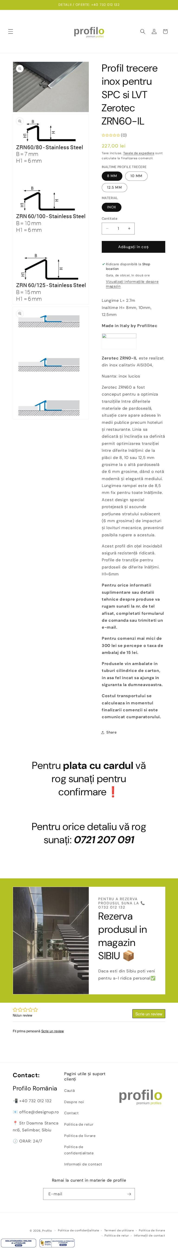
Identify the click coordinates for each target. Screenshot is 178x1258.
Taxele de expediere (138, 153)
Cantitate (109, 218)
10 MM (136, 176)
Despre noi (74, 1102)
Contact (71, 1113)
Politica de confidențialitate (79, 1150)
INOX (111, 207)
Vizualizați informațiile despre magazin (132, 284)
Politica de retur (78, 1124)
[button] (10, 31)
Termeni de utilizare (119, 1230)
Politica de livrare (80, 1135)
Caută (69, 1090)
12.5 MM (114, 187)
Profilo (47, 1231)
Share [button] (111, 732)
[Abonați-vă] (129, 1194)
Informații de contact (83, 1164)
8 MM (112, 176)
